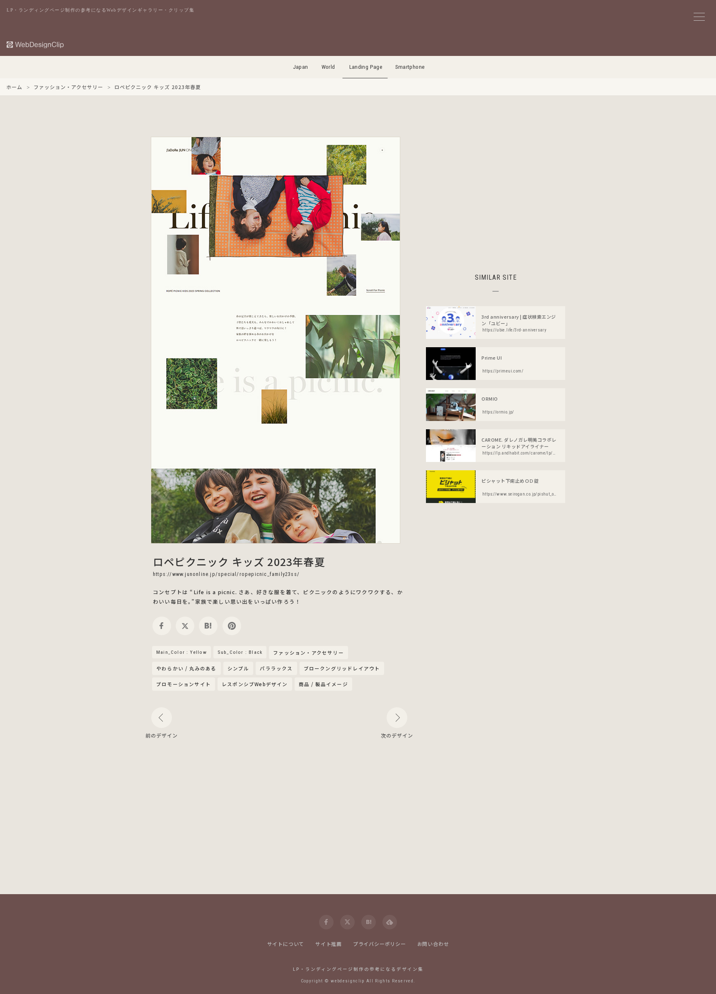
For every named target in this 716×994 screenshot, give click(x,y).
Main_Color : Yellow (181, 652)
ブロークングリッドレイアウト (342, 668)
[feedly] (389, 922)
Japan (300, 67)
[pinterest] (232, 626)
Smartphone (410, 67)
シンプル (238, 668)
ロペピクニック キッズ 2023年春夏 (239, 561)
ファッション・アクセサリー (308, 653)
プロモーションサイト (183, 684)
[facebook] (161, 626)
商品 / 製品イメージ (323, 684)
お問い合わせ (433, 943)
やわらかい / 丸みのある (186, 668)
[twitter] (185, 626)
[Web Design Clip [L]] (36, 44)
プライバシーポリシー (379, 943)
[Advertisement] (496, 195)
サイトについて (286, 943)
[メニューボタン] (699, 16)
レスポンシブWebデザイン (255, 684)
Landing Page (366, 67)
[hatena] (208, 626)
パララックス (276, 668)
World (328, 67)
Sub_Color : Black (240, 652)
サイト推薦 (328, 943)
